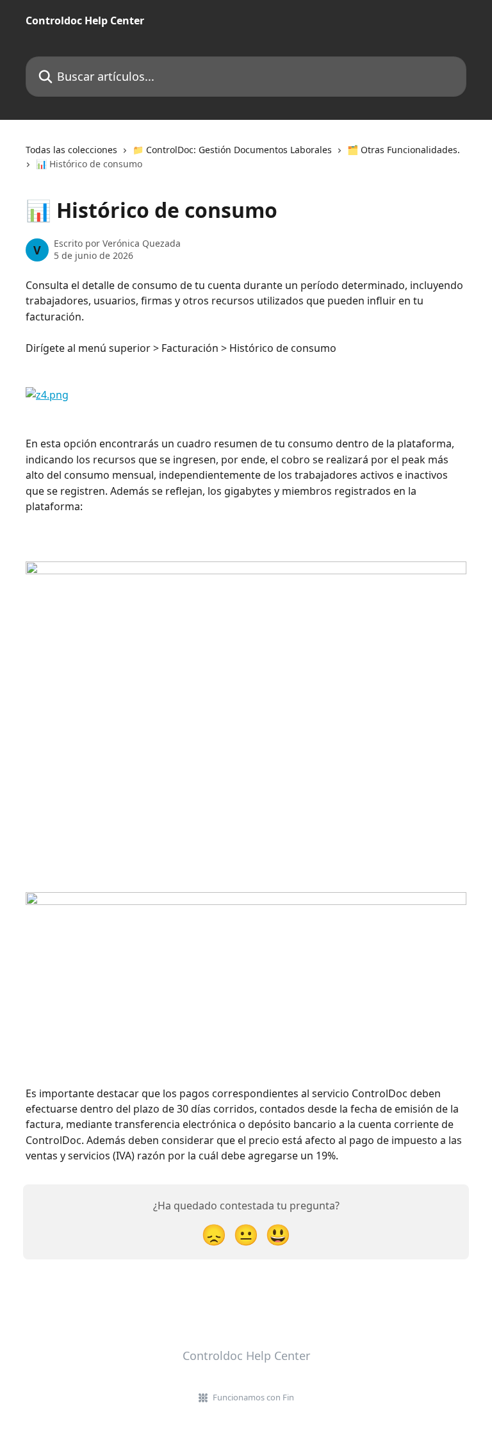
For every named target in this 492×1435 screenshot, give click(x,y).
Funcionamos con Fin (253, 1397)
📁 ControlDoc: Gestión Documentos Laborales (232, 150)
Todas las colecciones (71, 150)
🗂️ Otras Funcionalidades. (403, 150)
